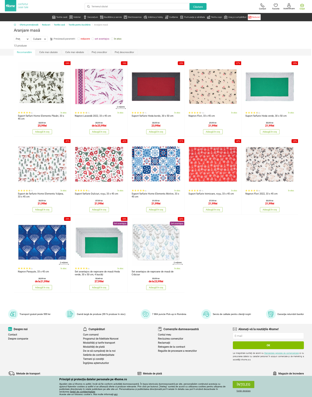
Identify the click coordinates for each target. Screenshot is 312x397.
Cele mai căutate (48, 52)
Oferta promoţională (29, 25)
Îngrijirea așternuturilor (96, 363)
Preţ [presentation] (18, 38)
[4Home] (16, 24)
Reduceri (46, 25)
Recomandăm (24, 52)
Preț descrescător (124, 52)
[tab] (22, 39)
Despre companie (18, 338)
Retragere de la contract (171, 347)
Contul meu (164, 334)
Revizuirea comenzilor (170, 338)
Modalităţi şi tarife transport (99, 343)
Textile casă (59, 25)
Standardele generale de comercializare (281, 353)
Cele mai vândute (74, 52)
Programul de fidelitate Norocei (100, 338)
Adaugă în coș (42, 131)
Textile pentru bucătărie (80, 25)
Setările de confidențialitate (98, 355)
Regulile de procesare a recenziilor (177, 351)
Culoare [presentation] (37, 38)
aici (115, 394)
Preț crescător (99, 52)
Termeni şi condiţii (93, 359)
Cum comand (90, 334)
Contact (12, 334)
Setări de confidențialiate (82, 391)
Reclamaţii (164, 343)
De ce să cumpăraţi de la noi (99, 351)
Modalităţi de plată (94, 347)
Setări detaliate (243, 391)
